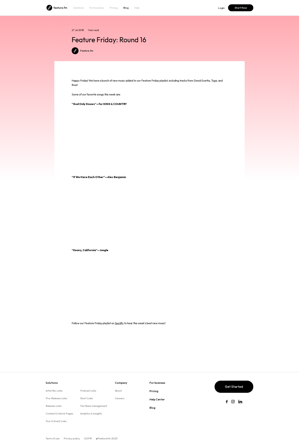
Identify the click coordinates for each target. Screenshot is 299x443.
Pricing (114, 7)
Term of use (53, 438)
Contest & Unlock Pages (59, 413)
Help (137, 7)
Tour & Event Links (56, 421)
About (118, 390)
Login (221, 8)
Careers (119, 398)
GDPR (88, 438)
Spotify (119, 323)
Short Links (86, 398)
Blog (126, 7)
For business (96, 7)
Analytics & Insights (91, 413)
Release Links (54, 405)
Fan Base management (93, 405)
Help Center (157, 399)
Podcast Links (88, 390)
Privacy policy (72, 438)
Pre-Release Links (56, 398)
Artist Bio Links (54, 390)
